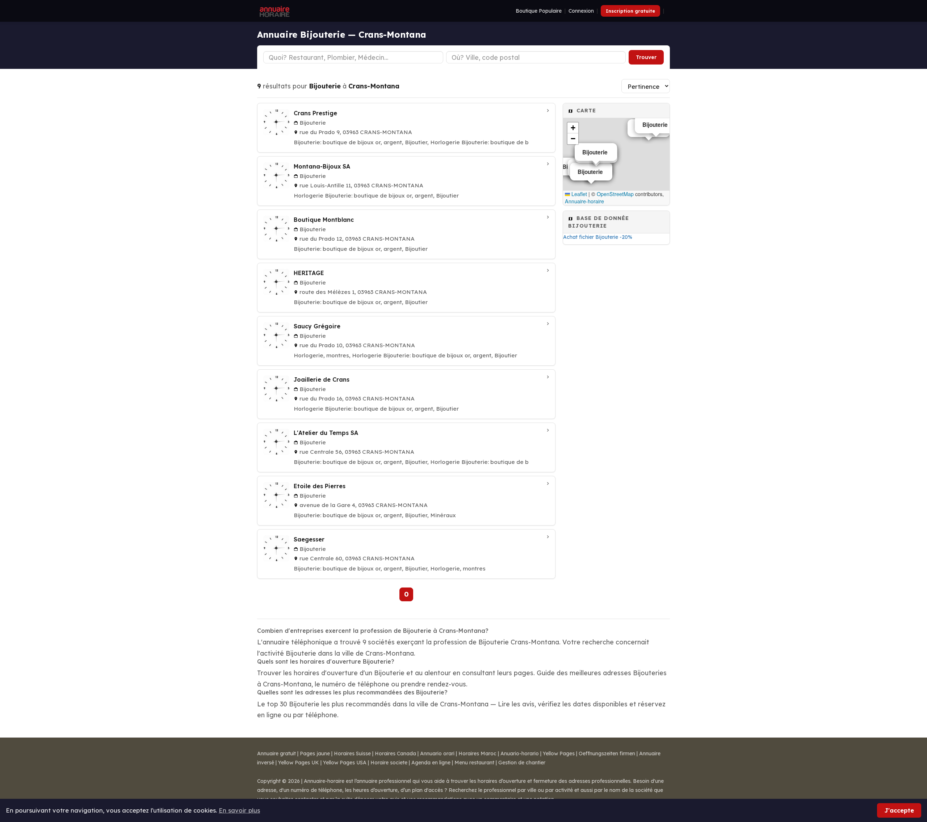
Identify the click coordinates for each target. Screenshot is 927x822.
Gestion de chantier (521, 762)
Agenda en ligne (430, 762)
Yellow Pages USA (344, 762)
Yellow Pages (559, 753)
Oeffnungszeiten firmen (607, 753)
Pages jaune (315, 753)
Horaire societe (388, 762)
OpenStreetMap (615, 194)
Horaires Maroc (477, 753)
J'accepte (899, 810)
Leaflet (578, 194)
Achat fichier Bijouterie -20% (597, 237)
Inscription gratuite (630, 11)
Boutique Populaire (539, 11)
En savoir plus (239, 810)
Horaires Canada (395, 753)
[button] (572, 128)
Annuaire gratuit (276, 753)
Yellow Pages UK (298, 762)
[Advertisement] (616, 358)
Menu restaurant (474, 762)
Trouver (646, 57)
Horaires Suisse (352, 753)
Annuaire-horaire (584, 201)
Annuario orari (437, 753)
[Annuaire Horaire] (273, 10)
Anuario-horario (519, 753)
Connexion (581, 11)
